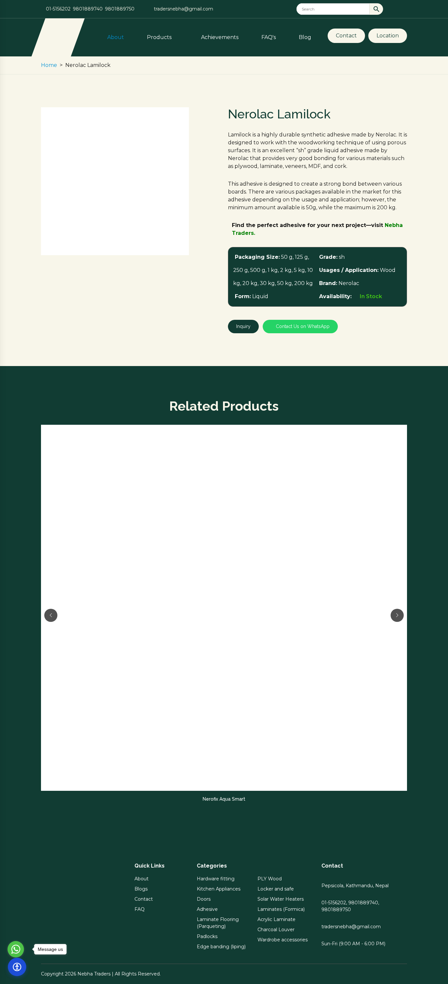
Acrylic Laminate (276, 919)
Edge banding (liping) (221, 947)
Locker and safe (275, 889)
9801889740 (88, 9)
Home (49, 65)
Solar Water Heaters (280, 899)
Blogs (141, 889)
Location (388, 35)
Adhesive (207, 909)
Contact (346, 35)
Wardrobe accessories (282, 940)
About (115, 37)
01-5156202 (58, 9)
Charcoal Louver (276, 930)
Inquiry (243, 326)
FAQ (139, 909)
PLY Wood (269, 879)
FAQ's (268, 37)
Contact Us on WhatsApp (302, 326)
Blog (305, 37)
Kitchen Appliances (218, 889)
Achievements (219, 37)
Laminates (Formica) (281, 909)
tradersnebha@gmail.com (183, 9)
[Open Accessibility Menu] (17, 967)
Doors (204, 899)
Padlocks (207, 936)
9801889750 (119, 9)
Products (160, 37)
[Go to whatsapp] (16, 949)
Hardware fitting (215, 879)
